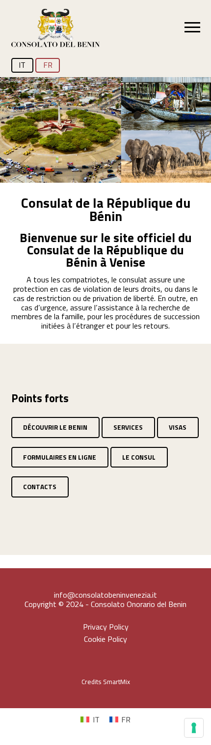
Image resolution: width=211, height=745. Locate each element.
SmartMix (116, 682)
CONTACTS (39, 487)
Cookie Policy (105, 640)
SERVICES (128, 427)
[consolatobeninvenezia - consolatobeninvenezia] (55, 29)
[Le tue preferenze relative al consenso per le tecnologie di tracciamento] (194, 727)
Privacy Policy (106, 627)
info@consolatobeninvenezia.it (105, 595)
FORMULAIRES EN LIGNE (59, 457)
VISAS (177, 427)
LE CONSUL (139, 457)
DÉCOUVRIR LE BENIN (55, 427)
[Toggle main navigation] (192, 26)
